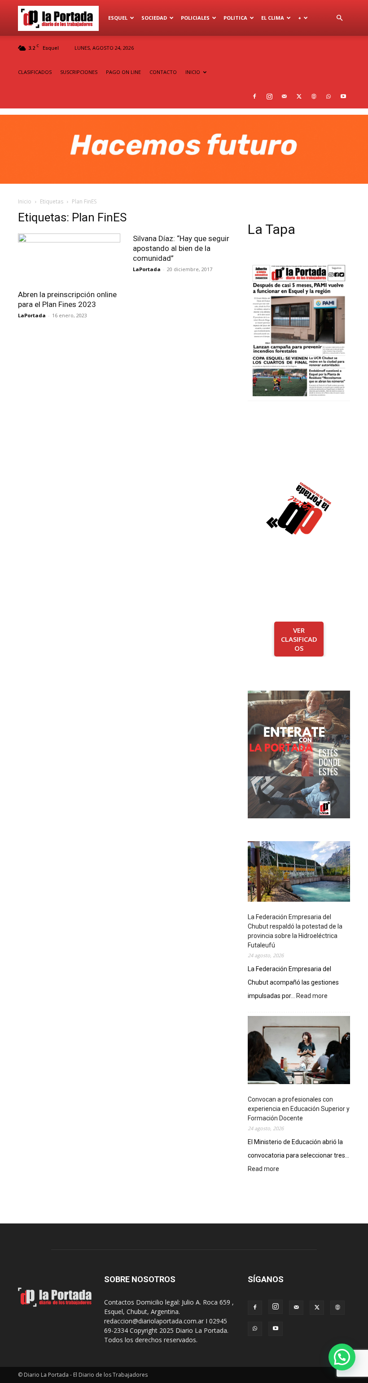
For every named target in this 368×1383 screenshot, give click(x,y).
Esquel (117, 17)
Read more (312, 996)
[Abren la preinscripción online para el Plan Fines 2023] (69, 258)
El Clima (272, 17)
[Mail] (284, 96)
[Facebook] (254, 96)
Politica (235, 17)
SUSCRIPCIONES (78, 72)
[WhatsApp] (328, 96)
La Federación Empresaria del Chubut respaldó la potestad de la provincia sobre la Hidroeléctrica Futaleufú (295, 931)
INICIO (192, 72)
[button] (339, 18)
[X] (299, 96)
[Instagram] (269, 96)
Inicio (24, 201)
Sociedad (154, 17)
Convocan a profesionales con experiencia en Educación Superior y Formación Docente (299, 1109)
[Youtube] (343, 96)
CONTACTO (163, 72)
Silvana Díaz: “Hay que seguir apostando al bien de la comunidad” (181, 248)
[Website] (313, 96)
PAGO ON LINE (123, 72)
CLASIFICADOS (35, 72)
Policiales (195, 17)
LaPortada (32, 315)
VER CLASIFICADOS (299, 639)
